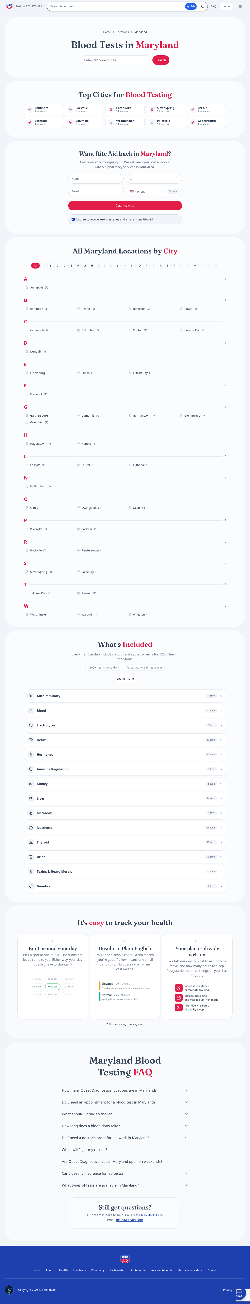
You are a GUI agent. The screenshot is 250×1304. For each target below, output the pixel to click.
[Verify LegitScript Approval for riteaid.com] (9, 1290)
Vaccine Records (161, 1270)
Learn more (125, 678)
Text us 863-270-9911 (30, 6)
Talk (193, 6)
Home (107, 32)
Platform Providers (190, 1270)
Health (63, 1270)
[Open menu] (240, 6)
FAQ (213, 6)
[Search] (203, 6)
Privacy (227, 1290)
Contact (213, 1270)
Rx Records (137, 1270)
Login (226, 6)
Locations (122, 32)
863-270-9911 (149, 1215)
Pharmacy (97, 1270)
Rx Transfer (117, 1270)
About (50, 1270)
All (35, 265)
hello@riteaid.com (129, 1220)
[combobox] (132, 191)
